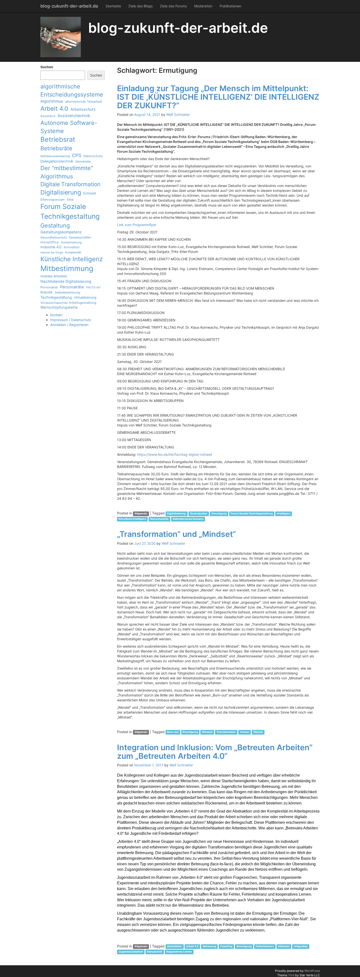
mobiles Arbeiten (53, 276)
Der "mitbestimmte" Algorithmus (66, 172)
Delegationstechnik (56, 161)
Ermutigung (219, 513)
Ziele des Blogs (140, 6)
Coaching (226, 946)
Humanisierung (71, 242)
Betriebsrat (57, 139)
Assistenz (47, 116)
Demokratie (83, 161)
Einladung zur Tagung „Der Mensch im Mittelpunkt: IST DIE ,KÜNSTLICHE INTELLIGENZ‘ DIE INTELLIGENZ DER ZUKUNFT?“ (218, 97)
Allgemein (140, 513)
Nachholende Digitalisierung (65, 281)
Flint (291, 975)
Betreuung (209, 946)
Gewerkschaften (80, 237)
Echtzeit (89, 193)
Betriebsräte (56, 148)
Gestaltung (55, 225)
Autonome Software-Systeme (68, 126)
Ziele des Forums (173, 6)
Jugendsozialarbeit (131, 952)
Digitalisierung (60, 192)
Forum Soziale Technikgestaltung (70, 211)
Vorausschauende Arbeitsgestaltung (68, 302)
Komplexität (73, 252)
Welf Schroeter (178, 114)
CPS (76, 155)
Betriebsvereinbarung (55, 156)
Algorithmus (51, 101)
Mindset (207, 732)
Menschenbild (159, 519)
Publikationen (230, 6)
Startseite (113, 6)
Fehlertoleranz (265, 946)
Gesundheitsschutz (53, 237)
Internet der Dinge (51, 252)
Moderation (203, 6)
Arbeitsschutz (83, 109)
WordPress (312, 971)
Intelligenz (283, 513)
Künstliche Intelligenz (71, 259)
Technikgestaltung (56, 297)
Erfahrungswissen (52, 199)
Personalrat (49, 287)
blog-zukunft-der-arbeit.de (69, 6)
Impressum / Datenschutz (70, 320)
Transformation (226, 732)
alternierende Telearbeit (83, 101)
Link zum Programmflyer (136, 225)
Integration (301, 946)
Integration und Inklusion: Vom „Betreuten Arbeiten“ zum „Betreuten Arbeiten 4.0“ (214, 752)
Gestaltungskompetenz (61, 232)
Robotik (46, 292)
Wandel (258, 732)
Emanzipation (198, 513)
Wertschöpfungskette (59, 307)
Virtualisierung (85, 297)
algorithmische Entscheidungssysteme (71, 90)
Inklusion (284, 946)
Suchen (46, 67)
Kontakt (56, 315)
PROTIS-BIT (93, 287)
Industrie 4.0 (50, 247)
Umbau (244, 732)
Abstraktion (174, 946)
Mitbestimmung (66, 268)
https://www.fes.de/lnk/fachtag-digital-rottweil (174, 454)
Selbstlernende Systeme (188, 519)
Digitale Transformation (70, 184)
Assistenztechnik (74, 115)
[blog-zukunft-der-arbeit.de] (60, 37)
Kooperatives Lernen (179, 952)
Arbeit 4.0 (54, 108)
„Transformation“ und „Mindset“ (176, 534)
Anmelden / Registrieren (69, 325)
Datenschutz (93, 156)
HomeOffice (49, 242)
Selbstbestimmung (67, 292)
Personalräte (72, 286)
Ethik (70, 199)
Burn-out (173, 732)
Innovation (72, 247)
